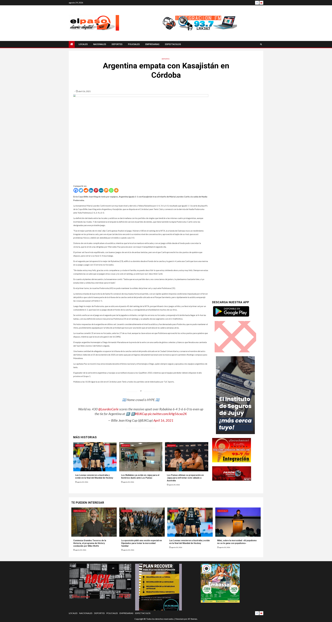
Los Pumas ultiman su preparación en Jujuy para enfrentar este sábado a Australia (185, 478)
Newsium (179, 619)
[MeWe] (101, 190)
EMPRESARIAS (152, 44)
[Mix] (106, 190)
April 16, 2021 (163, 420)
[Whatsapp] (111, 190)
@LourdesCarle (108, 409)
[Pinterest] (96, 190)
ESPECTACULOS (173, 44)
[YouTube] (261, 3)
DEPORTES (117, 44)
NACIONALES (99, 44)
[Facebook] (257, 3)
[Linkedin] (91, 190)
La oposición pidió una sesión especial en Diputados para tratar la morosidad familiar (141, 543)
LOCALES (83, 44)
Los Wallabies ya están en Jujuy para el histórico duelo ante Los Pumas (140, 476)
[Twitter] (81, 190)
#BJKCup (141, 414)
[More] (116, 190)
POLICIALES (134, 44)
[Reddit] (86, 190)
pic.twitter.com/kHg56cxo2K (167, 414)
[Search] (261, 44)
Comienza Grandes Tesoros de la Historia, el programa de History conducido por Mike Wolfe (89, 543)
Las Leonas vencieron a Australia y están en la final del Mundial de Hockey (94, 476)
